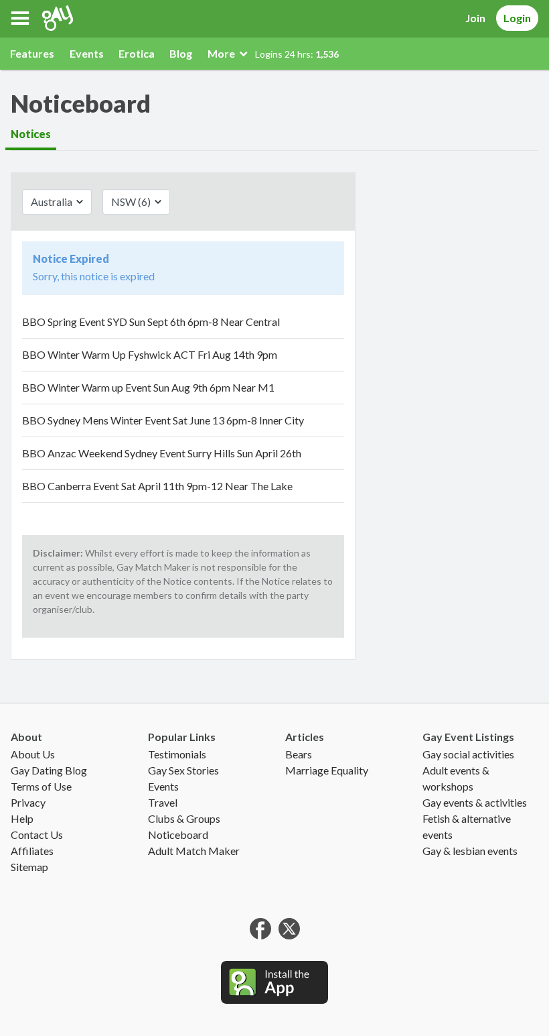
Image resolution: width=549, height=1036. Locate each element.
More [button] (222, 53)
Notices (31, 133)
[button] (20, 18)
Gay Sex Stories (183, 770)
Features (32, 53)
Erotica (137, 53)
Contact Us (37, 834)
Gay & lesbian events (470, 850)
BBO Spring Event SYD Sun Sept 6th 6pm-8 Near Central (151, 321)
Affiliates (32, 850)
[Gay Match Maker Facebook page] (260, 927)
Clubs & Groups (184, 818)
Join (475, 17)
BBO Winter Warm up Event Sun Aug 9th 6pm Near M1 (148, 387)
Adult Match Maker (194, 850)
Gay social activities (468, 754)
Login (517, 17)
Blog (180, 53)
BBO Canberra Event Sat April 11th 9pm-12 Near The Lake (157, 485)
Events (87, 53)
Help (22, 818)
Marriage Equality (326, 770)
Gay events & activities (474, 802)
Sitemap (29, 866)
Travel (162, 802)
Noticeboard (178, 834)
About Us (33, 754)
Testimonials (177, 754)
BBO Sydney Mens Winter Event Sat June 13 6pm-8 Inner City (163, 420)
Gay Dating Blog (49, 770)
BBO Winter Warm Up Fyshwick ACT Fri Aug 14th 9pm (149, 354)
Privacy (28, 802)
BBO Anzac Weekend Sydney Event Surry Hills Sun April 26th (161, 453)
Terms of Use (41, 786)
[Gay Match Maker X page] (289, 927)
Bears (298, 754)
